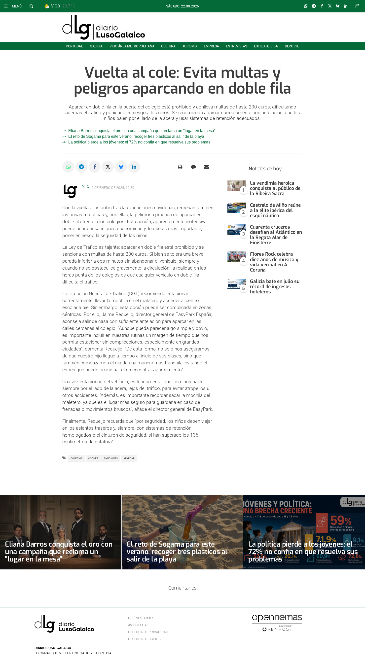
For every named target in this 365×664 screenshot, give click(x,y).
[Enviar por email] (207, 167)
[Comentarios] (193, 167)
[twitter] (52, 640)
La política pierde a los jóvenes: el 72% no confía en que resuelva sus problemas (139, 142)
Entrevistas (236, 46)
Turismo (189, 46)
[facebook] (45, 640)
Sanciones (111, 458)
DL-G (85, 187)
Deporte (292, 46)
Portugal (74, 46)
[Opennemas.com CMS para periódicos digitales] (277, 623)
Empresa (211, 46)
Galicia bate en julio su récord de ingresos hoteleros (274, 286)
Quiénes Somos (141, 618)
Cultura (168, 46)
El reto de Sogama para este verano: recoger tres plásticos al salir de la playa (136, 136)
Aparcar (129, 458)
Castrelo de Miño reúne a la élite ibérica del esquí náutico (275, 210)
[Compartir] (306, 6)
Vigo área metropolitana (132, 46)
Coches (93, 458)
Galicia (96, 46)
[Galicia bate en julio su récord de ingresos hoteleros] (236, 284)
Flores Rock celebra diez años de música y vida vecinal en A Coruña (274, 262)
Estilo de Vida (266, 46)
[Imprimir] (180, 167)
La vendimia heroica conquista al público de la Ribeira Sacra (275, 188)
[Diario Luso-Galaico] (103, 27)
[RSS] (61, 640)
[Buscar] (31, 6)
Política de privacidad (148, 632)
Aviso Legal (138, 625)
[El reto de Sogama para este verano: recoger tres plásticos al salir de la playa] (182, 532)
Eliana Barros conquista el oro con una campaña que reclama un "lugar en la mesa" (142, 131)
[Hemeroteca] (357, 6)
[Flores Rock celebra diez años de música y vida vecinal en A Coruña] (236, 256)
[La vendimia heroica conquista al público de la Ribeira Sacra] (236, 185)
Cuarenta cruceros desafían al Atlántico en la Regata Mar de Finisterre (276, 235)
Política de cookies (145, 639)
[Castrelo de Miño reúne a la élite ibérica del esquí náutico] (236, 208)
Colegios (76, 458)
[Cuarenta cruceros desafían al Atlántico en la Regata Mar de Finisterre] (236, 229)
